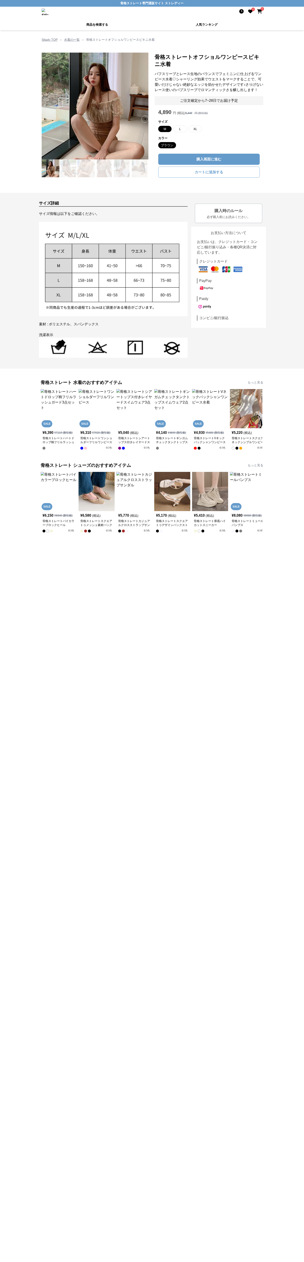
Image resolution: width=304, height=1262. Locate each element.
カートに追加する (209, 172)
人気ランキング (207, 24)
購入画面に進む (209, 159)
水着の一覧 (72, 39)
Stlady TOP (50, 39)
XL (195, 129)
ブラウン (167, 145)
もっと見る (255, 382)
